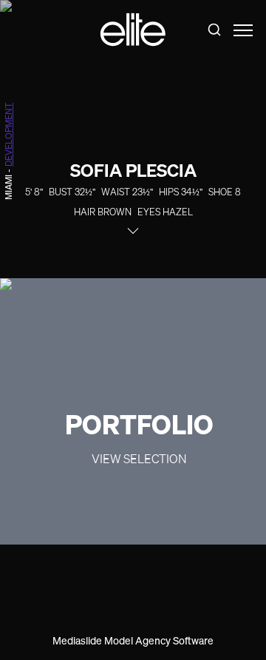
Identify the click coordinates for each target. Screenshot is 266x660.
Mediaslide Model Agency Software (133, 640)
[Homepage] (133, 30)
